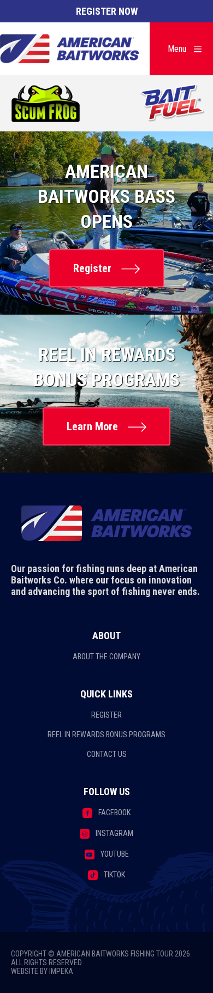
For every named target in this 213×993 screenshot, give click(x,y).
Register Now (107, 11)
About (106, 635)
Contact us (107, 754)
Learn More (92, 426)
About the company (106, 656)
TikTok (114, 874)
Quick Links (106, 694)
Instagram (114, 833)
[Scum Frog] (46, 104)
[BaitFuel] (172, 104)
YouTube (114, 854)
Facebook (114, 812)
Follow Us (107, 791)
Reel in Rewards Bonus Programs (106, 734)
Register (92, 268)
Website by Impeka (42, 971)
